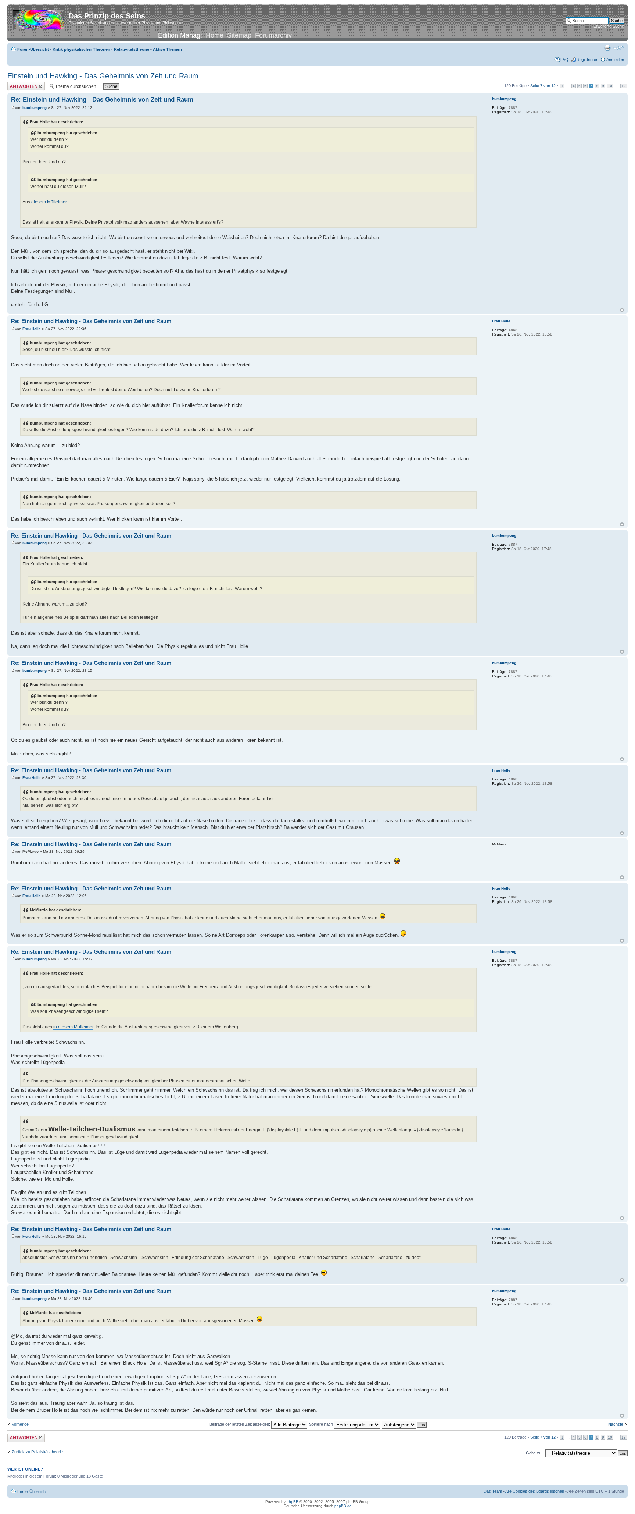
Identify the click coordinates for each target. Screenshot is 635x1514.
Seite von (543, 86)
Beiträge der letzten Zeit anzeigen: (240, 1424)
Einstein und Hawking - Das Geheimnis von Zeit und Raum (102, 76)
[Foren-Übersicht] (39, 18)
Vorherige (20, 1424)
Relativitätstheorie (131, 49)
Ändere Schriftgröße (618, 48)
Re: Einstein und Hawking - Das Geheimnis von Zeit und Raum (102, 99)
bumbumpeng (34, 108)
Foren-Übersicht (33, 49)
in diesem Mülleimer (73, 1026)
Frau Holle (31, 329)
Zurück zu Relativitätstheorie (37, 1452)
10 (610, 86)
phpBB (292, 1502)
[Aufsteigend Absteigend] (404, 1424)
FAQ (564, 59)
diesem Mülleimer (49, 202)
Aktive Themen (167, 49)
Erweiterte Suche (608, 26)
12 (623, 86)
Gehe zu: (534, 1453)
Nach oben (622, 310)
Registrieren (587, 59)
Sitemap (239, 35)
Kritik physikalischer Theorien (81, 49)
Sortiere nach (321, 1424)
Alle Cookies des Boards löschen (534, 1491)
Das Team (493, 1491)
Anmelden (615, 59)
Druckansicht (607, 48)
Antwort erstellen (22, 84)
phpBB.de (343, 1506)
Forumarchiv (273, 35)
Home (214, 35)
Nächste (615, 1424)
